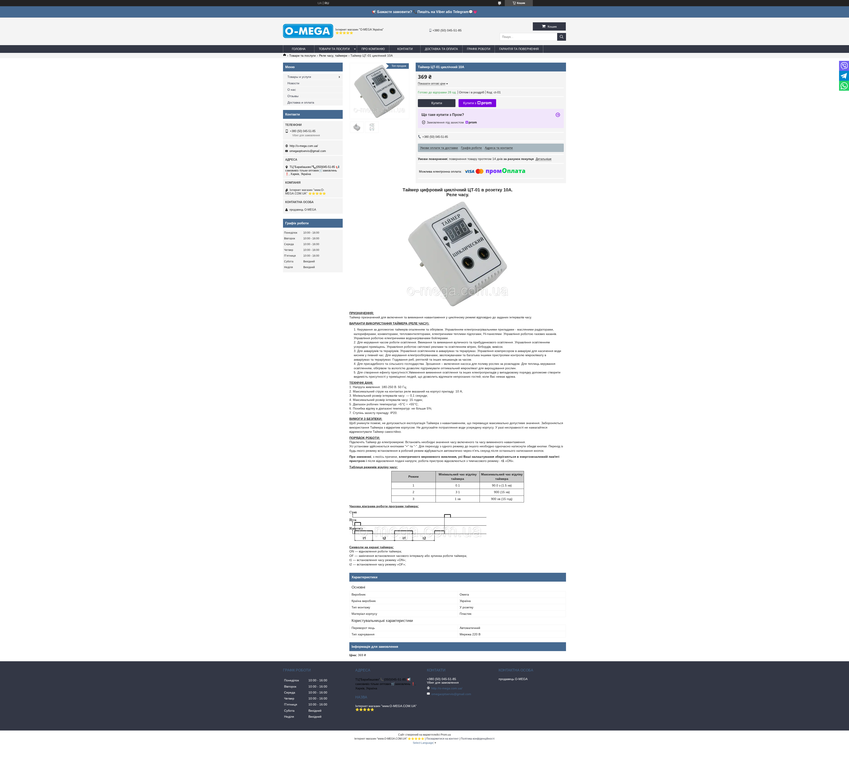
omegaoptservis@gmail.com (307, 151)
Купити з (469, 103)
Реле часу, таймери (333, 55)
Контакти (405, 49)
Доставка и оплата (300, 102)
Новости (293, 83)
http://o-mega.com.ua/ (304, 146)
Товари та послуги (334, 49)
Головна (299, 49)
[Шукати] (561, 37)
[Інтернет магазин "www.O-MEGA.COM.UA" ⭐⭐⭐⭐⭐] (308, 37)
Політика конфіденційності (478, 738)
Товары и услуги (299, 77)
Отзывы (292, 96)
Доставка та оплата (441, 49)
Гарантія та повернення (519, 49)
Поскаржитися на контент (442, 738)
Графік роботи (478, 49)
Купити (436, 103)
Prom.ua (446, 734)
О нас (291, 89)
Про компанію (373, 49)
